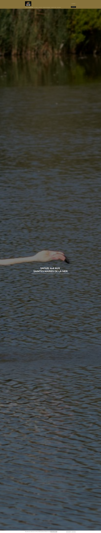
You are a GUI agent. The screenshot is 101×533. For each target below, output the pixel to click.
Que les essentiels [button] (68, 531)
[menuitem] (26, 7)
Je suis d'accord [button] (73, 531)
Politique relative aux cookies (54, 531)
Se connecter (73, 3)
